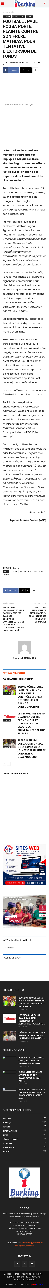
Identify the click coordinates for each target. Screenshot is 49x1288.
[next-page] (8, 764)
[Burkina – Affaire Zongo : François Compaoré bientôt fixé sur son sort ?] (9, 1061)
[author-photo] (24, 654)
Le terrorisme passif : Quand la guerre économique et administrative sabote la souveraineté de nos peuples (32, 723)
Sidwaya (16, 568)
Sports (30, 17)
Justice (21, 17)
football (14, 571)
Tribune (16, 1280)
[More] (35, 70)
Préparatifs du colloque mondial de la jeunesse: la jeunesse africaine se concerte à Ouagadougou (32, 748)
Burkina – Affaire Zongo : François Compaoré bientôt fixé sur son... (32, 1060)
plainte (6, 575)
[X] (24, 1264)
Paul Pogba (38, 571)
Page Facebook (12, 957)
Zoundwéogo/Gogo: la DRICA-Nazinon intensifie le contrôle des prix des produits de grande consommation (31, 696)
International (29, 1280)
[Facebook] (17, 1264)
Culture (11, 1277)
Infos (14, 17)
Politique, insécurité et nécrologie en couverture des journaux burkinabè (37, 614)
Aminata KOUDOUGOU (15, 62)
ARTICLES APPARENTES (14, 672)
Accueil (5, 12)
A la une (14, 12)
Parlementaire (33, 1277)
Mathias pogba (25, 571)
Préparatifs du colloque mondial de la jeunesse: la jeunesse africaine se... (32, 1035)
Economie (37, 1274)
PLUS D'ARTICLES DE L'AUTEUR (18, 678)
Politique (26, 1274)
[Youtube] (32, 1264)
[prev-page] (4, 764)
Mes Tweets (8, 947)
